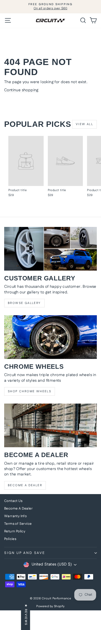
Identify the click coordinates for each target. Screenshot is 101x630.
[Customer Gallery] (50, 249)
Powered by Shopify (50, 606)
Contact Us (13, 501)
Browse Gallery (24, 303)
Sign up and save (24, 553)
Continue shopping (21, 90)
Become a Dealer (25, 485)
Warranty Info (15, 516)
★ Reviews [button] (26, 615)
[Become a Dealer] (50, 425)
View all (84, 124)
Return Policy (14, 531)
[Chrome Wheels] (50, 337)
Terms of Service (18, 523)
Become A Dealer (18, 508)
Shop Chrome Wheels (29, 391)
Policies (10, 539)
